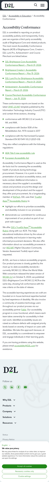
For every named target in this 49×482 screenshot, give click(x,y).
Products (7, 406)
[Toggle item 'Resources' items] (15, 422)
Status (5, 435)
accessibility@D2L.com (24, 346)
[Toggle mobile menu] (42, 5)
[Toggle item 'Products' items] (14, 405)
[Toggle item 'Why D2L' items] (14, 400)
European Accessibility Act (17, 158)
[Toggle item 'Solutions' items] (14, 417)
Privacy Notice (8, 439)
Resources (8, 423)
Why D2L (7, 400)
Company (7, 411)
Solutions (7, 417)
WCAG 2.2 (8, 277)
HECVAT (10, 248)
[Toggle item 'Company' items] (15, 411)
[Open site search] (35, 4)
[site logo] (9, 5)
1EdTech (16, 197)
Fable (23, 310)
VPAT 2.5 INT (14, 107)
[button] (6, 445)
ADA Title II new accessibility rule (20, 153)
